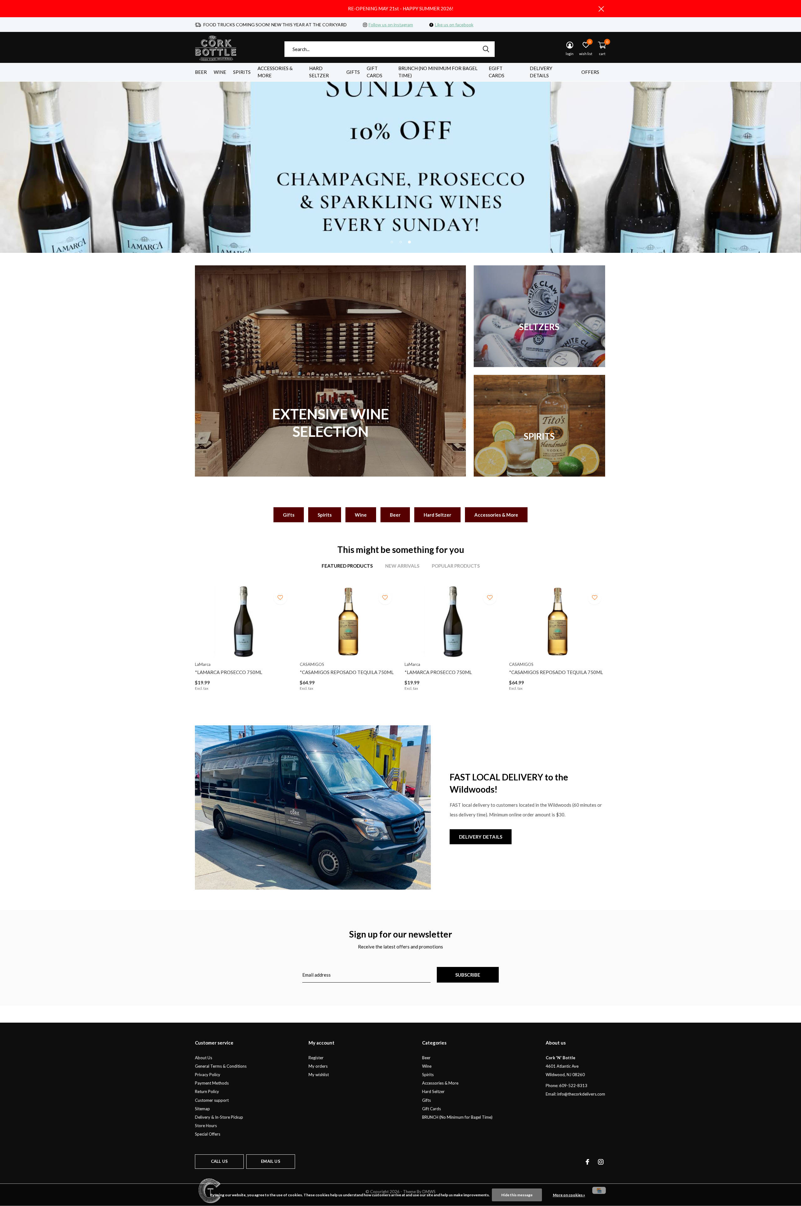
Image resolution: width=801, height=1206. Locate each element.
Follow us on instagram (391, 24)
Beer (201, 72)
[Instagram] (601, 1162)
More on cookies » (569, 1195)
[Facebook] (587, 1162)
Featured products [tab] (347, 566)
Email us (270, 1161)
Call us (219, 1161)
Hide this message (517, 1195)
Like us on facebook (454, 24)
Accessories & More (275, 72)
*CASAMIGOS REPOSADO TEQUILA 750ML (347, 672)
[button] (391, 242)
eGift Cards (496, 72)
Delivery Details (541, 72)
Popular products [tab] (456, 566)
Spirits (242, 72)
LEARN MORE (400, 166)
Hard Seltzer (319, 72)
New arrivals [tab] (402, 566)
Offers (590, 72)
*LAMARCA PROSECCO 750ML (228, 672)
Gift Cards (374, 72)
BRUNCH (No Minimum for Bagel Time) (437, 72)
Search (486, 49)
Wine (220, 72)
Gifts (353, 72)
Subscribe (468, 975)
